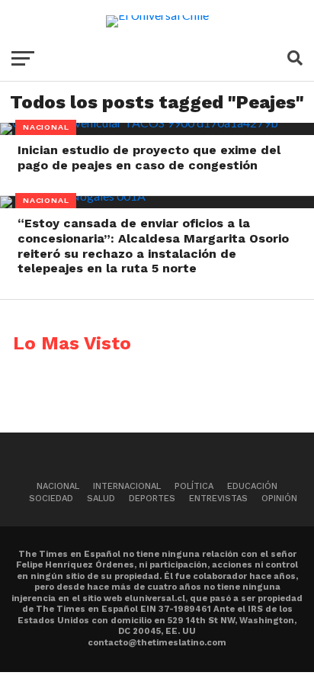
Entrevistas (218, 498)
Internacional (127, 486)
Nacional (58, 486)
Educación (252, 486)
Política (194, 486)
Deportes (152, 498)
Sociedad (51, 498)
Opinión (279, 498)
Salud (101, 498)
